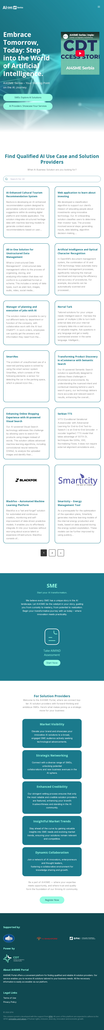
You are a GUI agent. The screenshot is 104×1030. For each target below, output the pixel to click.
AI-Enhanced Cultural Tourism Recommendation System (24, 194)
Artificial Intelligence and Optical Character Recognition (78, 251)
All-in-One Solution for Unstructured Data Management (19, 253)
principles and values (17, 1019)
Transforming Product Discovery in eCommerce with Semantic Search (78, 360)
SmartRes (12, 356)
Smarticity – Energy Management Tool (70, 503)
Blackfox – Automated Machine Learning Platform (25, 503)
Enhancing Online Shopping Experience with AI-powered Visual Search (23, 417)
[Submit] (6, 179)
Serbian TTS (65, 413)
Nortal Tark (65, 306)
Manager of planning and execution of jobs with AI (21, 308)
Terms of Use (9, 998)
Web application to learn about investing (77, 194)
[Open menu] (98, 7)
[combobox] (52, 179)
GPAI (51, 1016)
